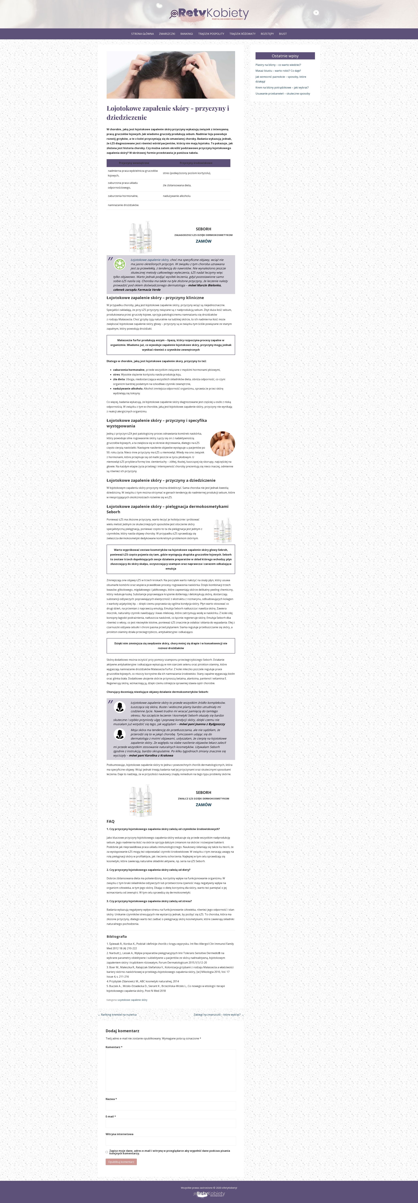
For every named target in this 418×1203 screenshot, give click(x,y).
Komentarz (114, 1047)
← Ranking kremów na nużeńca (117, 1014)
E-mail (111, 1116)
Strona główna (142, 34)
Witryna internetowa (119, 1134)
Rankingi (186, 34)
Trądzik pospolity (211, 34)
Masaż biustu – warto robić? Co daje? (278, 70)
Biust (283, 34)
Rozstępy (267, 34)
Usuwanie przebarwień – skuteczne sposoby (283, 93)
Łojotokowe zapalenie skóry (150, 260)
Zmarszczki (167, 34)
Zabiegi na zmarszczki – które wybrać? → (219, 1014)
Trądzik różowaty (242, 34)
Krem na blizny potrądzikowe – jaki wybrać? (282, 87)
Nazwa (111, 1099)
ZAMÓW (203, 241)
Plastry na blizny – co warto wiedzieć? (278, 65)
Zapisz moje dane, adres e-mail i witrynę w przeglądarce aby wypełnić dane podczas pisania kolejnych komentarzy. (169, 1152)
